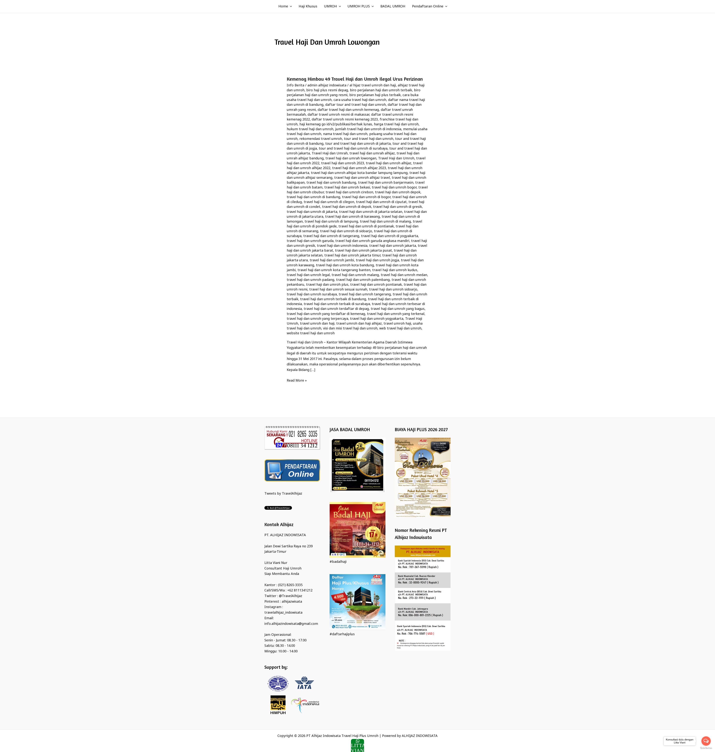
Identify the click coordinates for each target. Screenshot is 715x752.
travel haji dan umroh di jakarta (312, 212)
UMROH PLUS (358, 6)
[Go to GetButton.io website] (706, 748)
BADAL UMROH (392, 6)
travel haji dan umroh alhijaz (388, 163)
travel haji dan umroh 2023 (342, 163)
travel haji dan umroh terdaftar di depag (336, 309)
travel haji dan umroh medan (404, 275)
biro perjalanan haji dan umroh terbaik (381, 90)
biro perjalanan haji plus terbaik (375, 95)
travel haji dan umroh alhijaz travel (362, 178)
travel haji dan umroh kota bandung (345, 265)
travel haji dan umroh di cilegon (329, 202)
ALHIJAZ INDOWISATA (420, 736)
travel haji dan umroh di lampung (331, 221)
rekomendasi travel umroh (320, 139)
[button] (290, 6)
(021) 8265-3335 (290, 585)
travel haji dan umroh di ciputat (381, 202)
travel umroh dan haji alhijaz (359, 323)
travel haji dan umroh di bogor (366, 197)
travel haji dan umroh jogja (377, 260)
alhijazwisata (292, 601)
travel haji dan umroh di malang (385, 221)
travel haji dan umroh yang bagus (398, 309)
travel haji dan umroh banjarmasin (385, 182)
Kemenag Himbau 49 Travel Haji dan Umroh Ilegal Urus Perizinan (355, 79)
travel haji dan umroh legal (308, 275)
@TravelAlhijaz (290, 596)
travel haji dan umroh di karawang (352, 217)
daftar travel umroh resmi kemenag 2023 (345, 119)
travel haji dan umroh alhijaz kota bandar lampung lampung (359, 173)
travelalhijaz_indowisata (283, 612)
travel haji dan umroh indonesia (342, 246)
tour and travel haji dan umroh (368, 139)
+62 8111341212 (299, 590)
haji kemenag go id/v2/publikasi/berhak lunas (335, 124)
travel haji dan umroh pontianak (376, 285)
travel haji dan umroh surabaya (312, 294)
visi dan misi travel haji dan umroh (350, 328)
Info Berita (295, 85)
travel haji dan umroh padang (310, 280)
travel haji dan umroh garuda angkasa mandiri (372, 241)
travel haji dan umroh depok (397, 192)
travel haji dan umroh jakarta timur (352, 255)
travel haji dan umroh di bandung (313, 197)
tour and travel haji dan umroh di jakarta (358, 144)
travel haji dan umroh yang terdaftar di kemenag (326, 314)
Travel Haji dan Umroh (396, 158)
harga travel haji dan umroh (396, 124)
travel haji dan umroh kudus (394, 270)
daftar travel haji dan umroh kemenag (348, 110)
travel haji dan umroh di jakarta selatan (370, 212)
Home (283, 6)
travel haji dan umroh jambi (332, 260)
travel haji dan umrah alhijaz (372, 153)
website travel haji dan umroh (311, 333)
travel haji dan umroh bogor (394, 187)
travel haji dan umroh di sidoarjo (346, 231)
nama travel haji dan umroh (345, 134)
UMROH (330, 6)
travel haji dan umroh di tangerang (331, 236)
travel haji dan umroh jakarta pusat (363, 250)
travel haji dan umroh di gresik (397, 207)
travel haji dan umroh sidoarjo (393, 289)
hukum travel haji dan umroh (310, 129)
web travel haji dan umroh (400, 328)
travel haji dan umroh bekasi (347, 187)
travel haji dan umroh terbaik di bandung (333, 299)
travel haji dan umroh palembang (363, 280)
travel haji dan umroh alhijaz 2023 (359, 168)
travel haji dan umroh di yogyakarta (389, 236)
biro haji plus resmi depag (327, 90)
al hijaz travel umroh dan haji (372, 85)
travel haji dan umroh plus (327, 285)
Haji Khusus (308, 6)
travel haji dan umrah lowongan (350, 158)
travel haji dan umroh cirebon (349, 192)
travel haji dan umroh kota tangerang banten (334, 270)
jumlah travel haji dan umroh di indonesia (368, 129)
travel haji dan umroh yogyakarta (376, 319)
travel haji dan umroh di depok (346, 207)
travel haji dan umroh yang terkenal (395, 314)
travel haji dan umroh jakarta (392, 246)
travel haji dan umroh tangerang (365, 294)
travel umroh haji (397, 323)
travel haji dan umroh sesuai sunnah (338, 289)
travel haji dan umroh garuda (310, 241)
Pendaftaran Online (427, 6)
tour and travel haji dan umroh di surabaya (353, 148)
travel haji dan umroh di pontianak (366, 226)
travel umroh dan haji (317, 323)
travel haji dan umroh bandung (331, 182)
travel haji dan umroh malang (355, 275)
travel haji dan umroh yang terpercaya (317, 319)
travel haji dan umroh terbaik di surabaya (337, 304)
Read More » (297, 380)
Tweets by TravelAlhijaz (283, 493)
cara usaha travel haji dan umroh (359, 100)
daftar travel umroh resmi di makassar (338, 114)
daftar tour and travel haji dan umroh (355, 105)
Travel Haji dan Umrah (330, 153)
